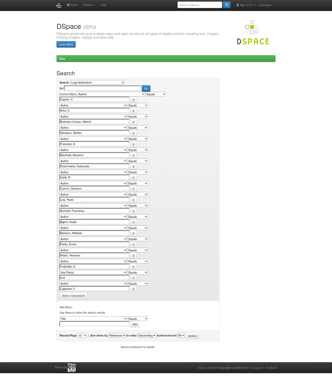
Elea (62, 58)
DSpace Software (208, 368)
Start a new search (73, 295)
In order (131, 335)
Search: (65, 82)
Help (103, 5)
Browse (88, 5)
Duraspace (256, 368)
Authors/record (167, 335)
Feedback (271, 368)
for (61, 88)
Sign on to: (246, 5)
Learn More (66, 44)
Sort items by (99, 335)
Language (264, 5)
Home (74, 5)
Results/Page (68, 335)
